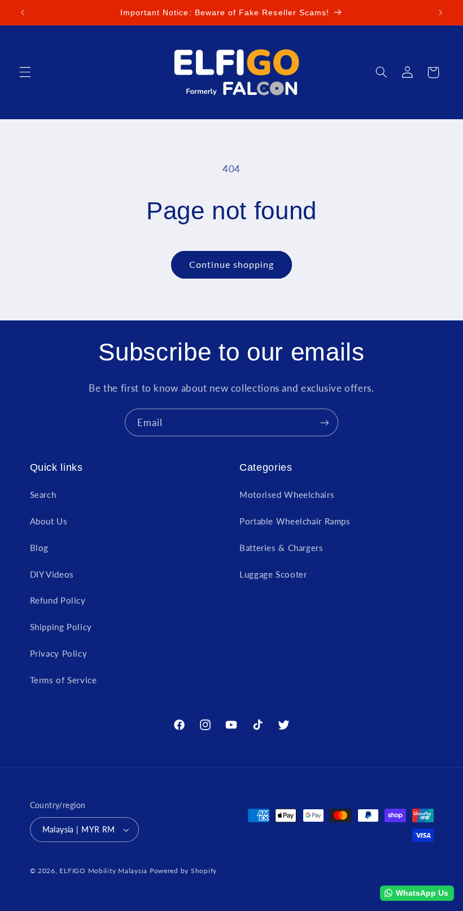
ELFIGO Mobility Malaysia (103, 870)
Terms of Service (63, 680)
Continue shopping (231, 264)
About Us (49, 521)
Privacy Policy (59, 653)
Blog (39, 548)
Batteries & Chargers (281, 548)
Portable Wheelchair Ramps (295, 521)
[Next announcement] (440, 12)
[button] (25, 72)
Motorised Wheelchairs (286, 494)
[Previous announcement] (22, 12)
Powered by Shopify (183, 870)
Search (43, 494)
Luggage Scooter (273, 574)
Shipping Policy (61, 627)
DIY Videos (52, 574)
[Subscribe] (325, 422)
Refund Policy (58, 600)
